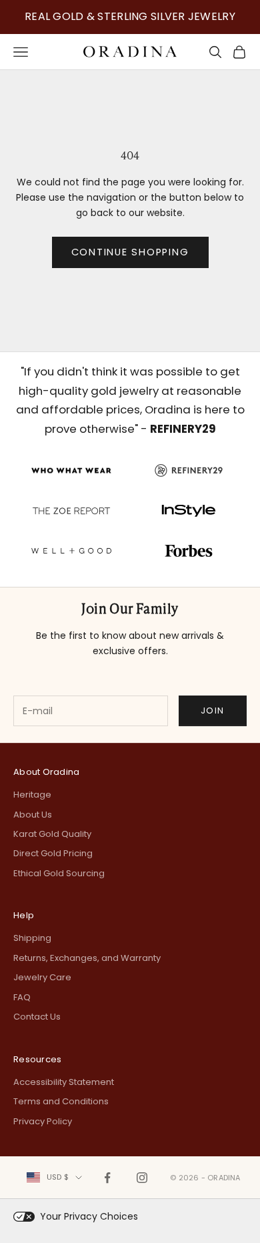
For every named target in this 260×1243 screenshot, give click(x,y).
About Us (32, 814)
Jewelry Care (42, 977)
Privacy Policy (42, 1121)
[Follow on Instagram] (142, 1177)
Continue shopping (130, 252)
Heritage (32, 794)
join (213, 710)
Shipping (32, 938)
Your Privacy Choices (89, 1216)
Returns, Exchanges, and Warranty (87, 958)
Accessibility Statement (63, 1082)
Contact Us (37, 1016)
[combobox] (54, 1177)
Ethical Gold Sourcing (59, 873)
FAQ (22, 997)
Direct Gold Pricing (53, 853)
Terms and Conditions (61, 1101)
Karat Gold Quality (52, 834)
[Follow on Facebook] (107, 1177)
